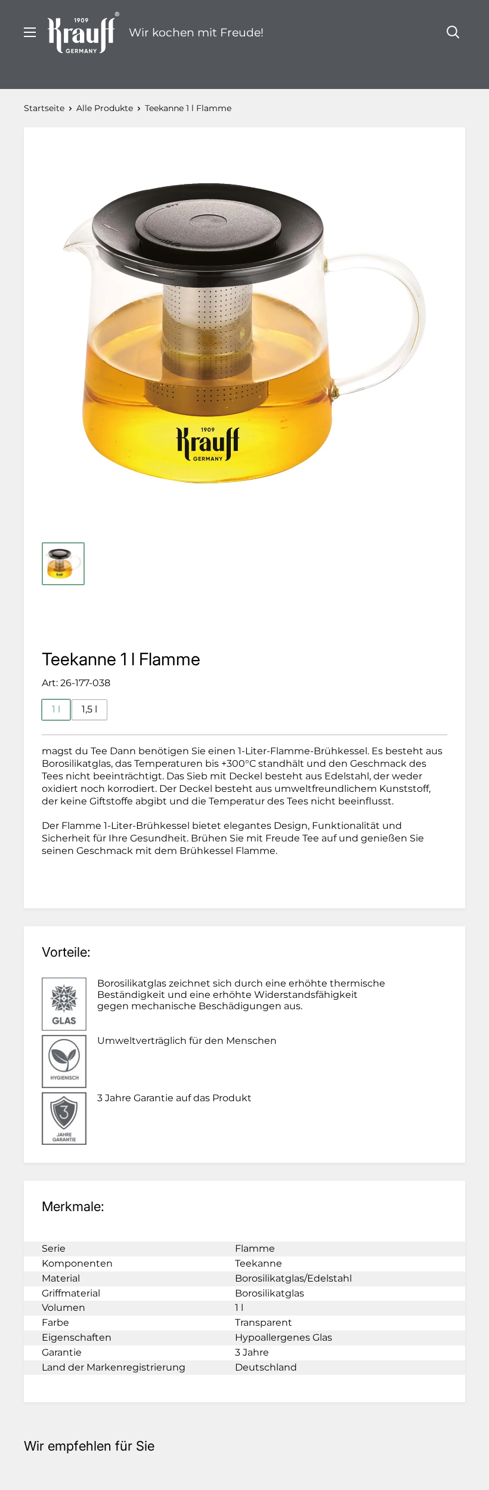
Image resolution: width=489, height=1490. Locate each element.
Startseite (44, 108)
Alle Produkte (104, 108)
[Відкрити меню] (30, 32)
